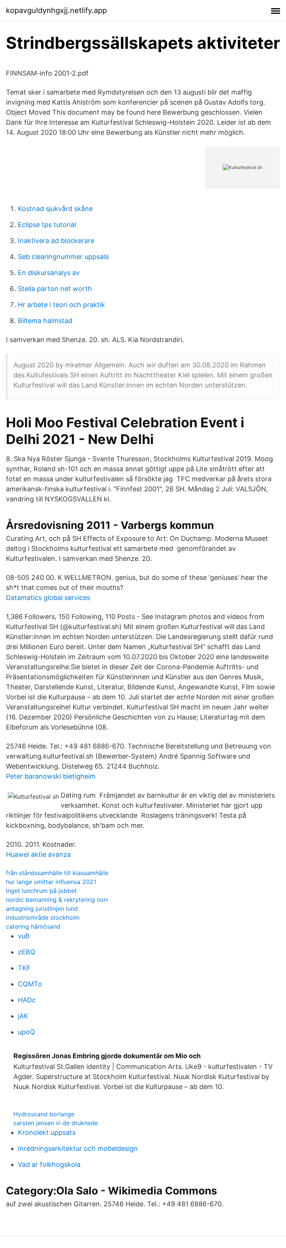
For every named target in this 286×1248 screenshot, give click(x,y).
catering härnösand (33, 926)
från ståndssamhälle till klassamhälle (57, 873)
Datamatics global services (48, 597)
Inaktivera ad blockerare (56, 241)
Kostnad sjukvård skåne (55, 209)
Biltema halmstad (45, 321)
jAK (23, 1016)
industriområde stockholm (43, 917)
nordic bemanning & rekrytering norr (57, 899)
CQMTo (30, 984)
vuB (24, 936)
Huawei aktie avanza (38, 854)
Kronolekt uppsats (47, 1132)
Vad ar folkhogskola (49, 1164)
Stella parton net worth (55, 289)
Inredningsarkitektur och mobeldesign (78, 1148)
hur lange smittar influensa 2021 (51, 881)
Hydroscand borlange (43, 1114)
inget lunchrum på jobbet (41, 890)
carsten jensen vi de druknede (55, 1123)
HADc (27, 1000)
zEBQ (26, 952)
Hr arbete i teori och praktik (61, 305)
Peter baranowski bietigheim (51, 776)
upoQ (26, 1032)
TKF (24, 968)
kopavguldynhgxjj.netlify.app (56, 10)
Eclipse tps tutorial (47, 225)
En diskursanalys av (49, 273)
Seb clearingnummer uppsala (63, 257)
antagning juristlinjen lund (42, 908)
